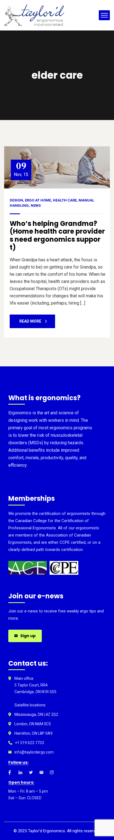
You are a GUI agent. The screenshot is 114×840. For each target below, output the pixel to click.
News (36, 205)
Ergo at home (38, 200)
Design (16, 200)
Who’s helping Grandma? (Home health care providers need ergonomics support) (57, 235)
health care (65, 200)
